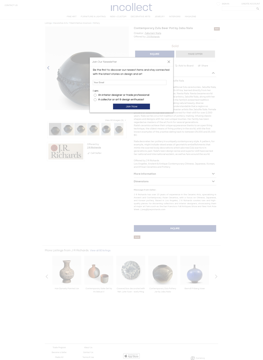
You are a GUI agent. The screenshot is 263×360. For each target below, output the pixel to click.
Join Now (131, 106)
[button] (168, 61)
